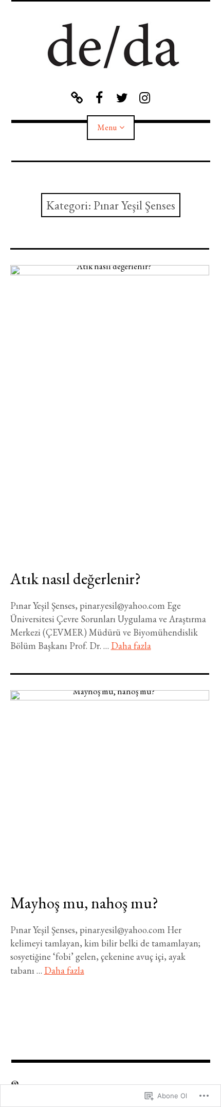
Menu (107, 127)
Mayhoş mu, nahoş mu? (84, 902)
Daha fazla (131, 646)
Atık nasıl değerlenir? (75, 578)
